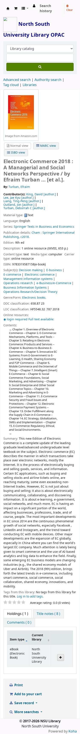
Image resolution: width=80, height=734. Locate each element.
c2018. (25, 237)
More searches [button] (26, 712)
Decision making (31, 270)
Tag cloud (11, 85)
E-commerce (12, 274)
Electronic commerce (40, 274)
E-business (54, 270)
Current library (37, 637)
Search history (46, 8)
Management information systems (28, 279)
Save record (24, 703)
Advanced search (17, 79)
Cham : (37, 232)
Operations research (18, 283)
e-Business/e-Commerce (53, 283)
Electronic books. (34, 297)
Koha (72, 731)
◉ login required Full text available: (28, 319)
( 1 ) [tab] (17, 613)
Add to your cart (27, 694)
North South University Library (7, 8)
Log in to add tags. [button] (30, 596)
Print (18, 685)
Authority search (48, 79)
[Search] (40, 67)
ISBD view (17, 152)
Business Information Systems (25, 287)
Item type (17, 639)
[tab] (48, 613)
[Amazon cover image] (21, 112)
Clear (69, 10)
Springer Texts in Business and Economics (44, 227)
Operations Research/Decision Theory (30, 292)
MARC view (47, 146)
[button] (15, 8)
